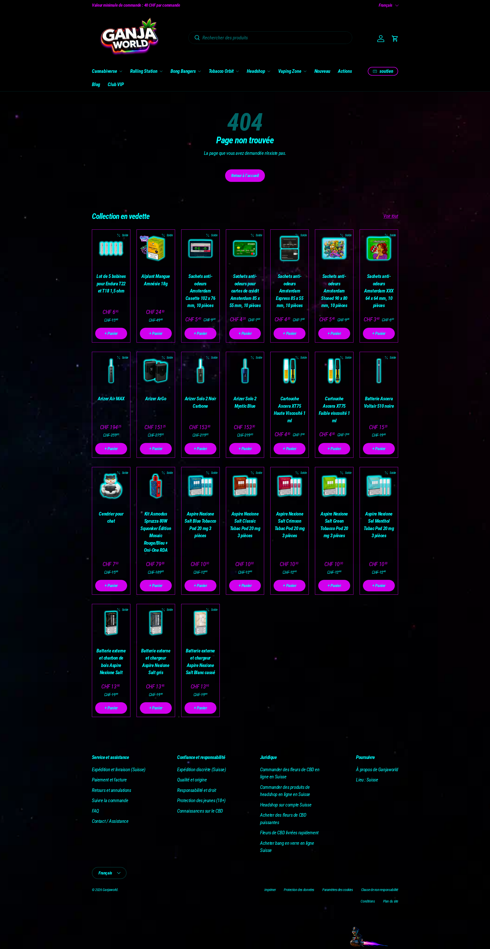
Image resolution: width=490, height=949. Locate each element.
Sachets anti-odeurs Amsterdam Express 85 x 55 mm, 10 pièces (289, 290)
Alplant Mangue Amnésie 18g (155, 280)
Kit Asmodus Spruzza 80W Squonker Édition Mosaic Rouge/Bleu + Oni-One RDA (155, 532)
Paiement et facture (109, 780)
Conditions (368, 901)
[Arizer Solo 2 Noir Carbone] (200, 371)
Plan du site (390, 901)
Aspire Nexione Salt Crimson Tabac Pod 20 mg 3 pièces (290, 525)
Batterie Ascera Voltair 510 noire (379, 402)
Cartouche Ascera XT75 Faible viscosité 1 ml (334, 410)
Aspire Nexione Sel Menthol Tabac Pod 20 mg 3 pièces (379, 525)
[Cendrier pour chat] (111, 486)
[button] (395, 38)
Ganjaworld (110, 890)
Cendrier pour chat (111, 517)
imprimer (270, 890)
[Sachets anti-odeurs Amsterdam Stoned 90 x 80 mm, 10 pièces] (334, 249)
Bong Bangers (183, 71)
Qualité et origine (192, 780)
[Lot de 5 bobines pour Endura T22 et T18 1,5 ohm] (111, 249)
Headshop (256, 71)
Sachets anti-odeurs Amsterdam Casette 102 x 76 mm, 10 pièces (200, 290)
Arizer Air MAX (111, 399)
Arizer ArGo (155, 399)
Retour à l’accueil (245, 175)
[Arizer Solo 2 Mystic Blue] (245, 371)
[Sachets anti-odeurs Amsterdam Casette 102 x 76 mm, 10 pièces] (200, 249)
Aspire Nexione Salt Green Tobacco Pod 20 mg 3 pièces (334, 525)
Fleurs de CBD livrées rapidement (289, 833)
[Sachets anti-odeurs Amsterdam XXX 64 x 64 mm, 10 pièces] (379, 249)
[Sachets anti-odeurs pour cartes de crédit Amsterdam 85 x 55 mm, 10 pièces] (245, 249)
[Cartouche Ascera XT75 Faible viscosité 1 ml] (334, 371)
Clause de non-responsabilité (379, 890)
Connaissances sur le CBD (200, 811)
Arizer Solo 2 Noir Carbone (200, 402)
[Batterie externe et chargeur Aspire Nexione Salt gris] (156, 623)
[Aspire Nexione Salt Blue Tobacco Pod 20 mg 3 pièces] (200, 486)
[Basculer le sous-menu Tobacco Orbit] (237, 71)
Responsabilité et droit (196, 790)
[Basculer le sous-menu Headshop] (269, 71)
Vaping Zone (289, 71)
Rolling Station (143, 71)
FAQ (95, 811)
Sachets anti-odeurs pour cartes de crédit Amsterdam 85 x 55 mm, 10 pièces (245, 290)
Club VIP (116, 84)
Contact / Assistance (110, 821)
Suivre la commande (110, 800)
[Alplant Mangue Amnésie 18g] (156, 249)
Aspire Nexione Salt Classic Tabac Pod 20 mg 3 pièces (245, 525)
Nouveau (322, 71)
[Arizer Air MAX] (111, 371)
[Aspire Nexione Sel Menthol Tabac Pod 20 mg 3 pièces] (379, 486)
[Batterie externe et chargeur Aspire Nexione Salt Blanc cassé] (200, 623)
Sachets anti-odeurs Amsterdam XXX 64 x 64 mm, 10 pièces (379, 290)
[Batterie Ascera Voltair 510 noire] (379, 371)
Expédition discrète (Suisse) (201, 769)
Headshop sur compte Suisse (285, 805)
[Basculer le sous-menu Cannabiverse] (121, 71)
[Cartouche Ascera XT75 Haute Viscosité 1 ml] (290, 371)
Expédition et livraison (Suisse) (118, 769)
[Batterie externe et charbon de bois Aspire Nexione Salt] (111, 623)
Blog (96, 84)
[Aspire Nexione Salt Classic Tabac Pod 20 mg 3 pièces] (245, 486)
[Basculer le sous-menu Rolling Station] (161, 71)
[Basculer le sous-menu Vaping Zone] (305, 71)
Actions (345, 71)
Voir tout (390, 216)
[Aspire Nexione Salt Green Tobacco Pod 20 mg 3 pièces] (334, 486)
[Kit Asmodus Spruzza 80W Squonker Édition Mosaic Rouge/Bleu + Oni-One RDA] (156, 486)
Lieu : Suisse (367, 780)
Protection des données (299, 890)
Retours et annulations (111, 790)
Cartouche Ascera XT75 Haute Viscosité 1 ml (289, 410)
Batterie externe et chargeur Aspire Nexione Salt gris (155, 662)
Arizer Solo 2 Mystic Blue (245, 402)
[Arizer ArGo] (156, 371)
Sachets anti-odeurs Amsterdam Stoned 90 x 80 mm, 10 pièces (334, 290)
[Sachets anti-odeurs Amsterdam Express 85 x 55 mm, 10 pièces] (290, 249)
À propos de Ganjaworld (377, 769)
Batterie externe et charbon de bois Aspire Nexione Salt (111, 662)
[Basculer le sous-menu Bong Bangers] (199, 71)
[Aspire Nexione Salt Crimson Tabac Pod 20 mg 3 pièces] (290, 486)
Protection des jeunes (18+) (201, 800)
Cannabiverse (104, 71)
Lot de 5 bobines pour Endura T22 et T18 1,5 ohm (111, 283)
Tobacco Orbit (221, 71)
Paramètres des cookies (337, 890)
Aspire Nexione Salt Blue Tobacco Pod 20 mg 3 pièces (200, 525)
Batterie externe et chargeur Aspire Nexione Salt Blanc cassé (200, 662)
